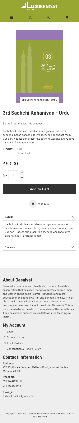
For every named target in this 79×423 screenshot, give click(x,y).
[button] (39, 204)
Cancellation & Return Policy (24, 349)
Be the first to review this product (22, 123)
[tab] (39, 217)
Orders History (15, 337)
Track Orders (15, 343)
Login (10, 331)
